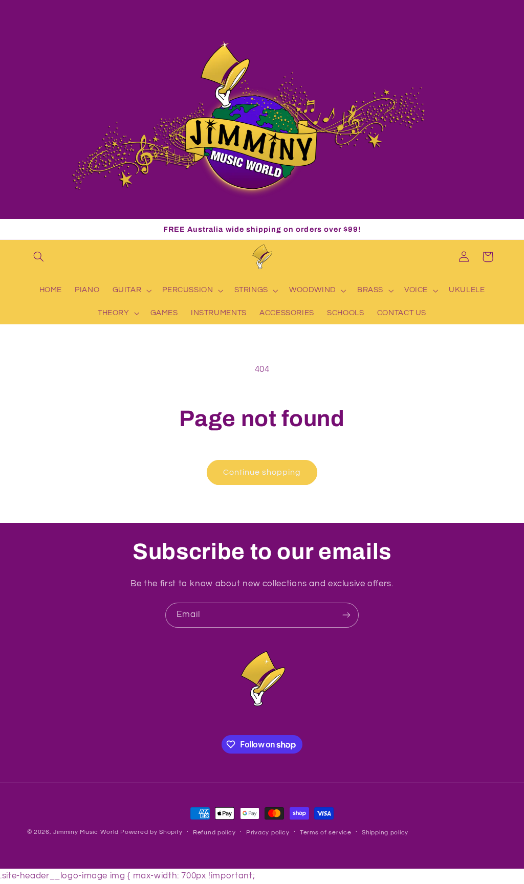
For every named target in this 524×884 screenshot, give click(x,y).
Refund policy (214, 832)
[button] (39, 257)
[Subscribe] (346, 615)
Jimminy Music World (85, 832)
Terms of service (326, 832)
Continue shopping (262, 472)
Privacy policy (267, 832)
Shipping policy (385, 832)
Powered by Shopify (151, 832)
